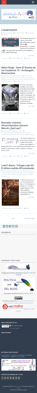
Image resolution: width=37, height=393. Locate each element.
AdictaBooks (30, 33)
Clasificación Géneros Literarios (9, 134)
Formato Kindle (18, 172)
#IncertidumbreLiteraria (8, 132)
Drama (3, 172)
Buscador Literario (26, 132)
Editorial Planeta (9, 172)
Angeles (3, 77)
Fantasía (22, 77)
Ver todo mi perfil (14, 328)
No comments (18, 81)
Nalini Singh (4, 79)
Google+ (27, 58)
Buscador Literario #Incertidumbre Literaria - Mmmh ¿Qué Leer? (15, 125)
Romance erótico (18, 79)
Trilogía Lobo (25, 174)
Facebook (13, 58)
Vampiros (10, 81)
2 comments (30, 134)
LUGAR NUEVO (9, 30)
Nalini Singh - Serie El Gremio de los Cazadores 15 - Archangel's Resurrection (18, 70)
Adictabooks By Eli (16, 325)
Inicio (13, 218)
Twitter (20, 58)
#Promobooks (28, 76)
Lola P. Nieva (26, 172)
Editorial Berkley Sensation (13, 77)
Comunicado (21, 134)
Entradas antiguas (29, 218)
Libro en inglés (29, 77)
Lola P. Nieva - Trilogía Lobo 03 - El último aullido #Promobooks (18, 167)
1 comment (6, 34)
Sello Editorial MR (16, 174)
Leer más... (31, 55)
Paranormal (11, 79)
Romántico (8, 174)
